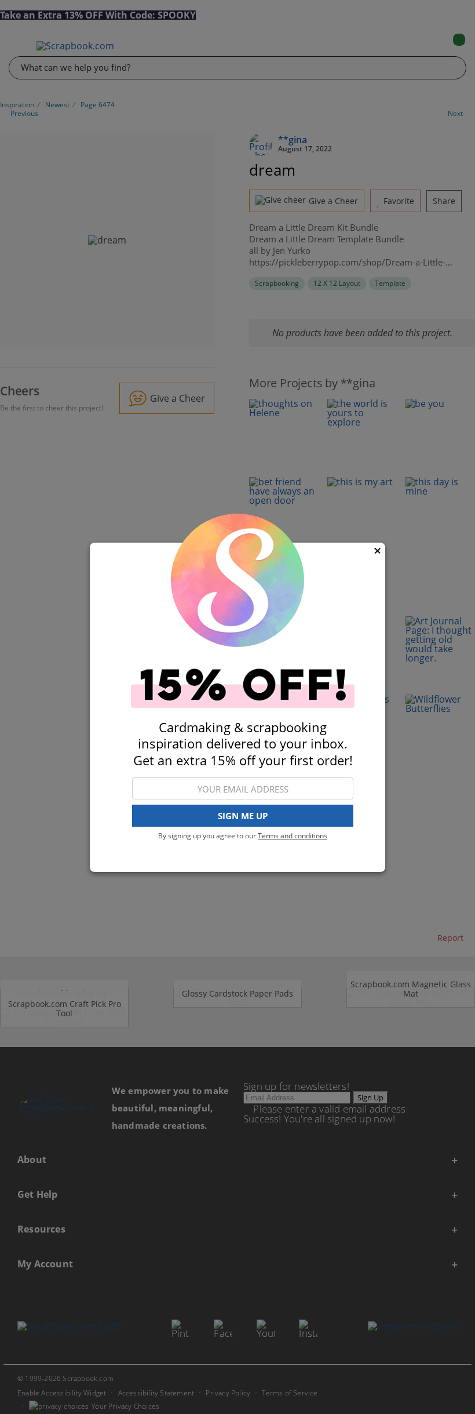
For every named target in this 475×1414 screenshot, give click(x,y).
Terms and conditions (292, 836)
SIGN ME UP (243, 815)
